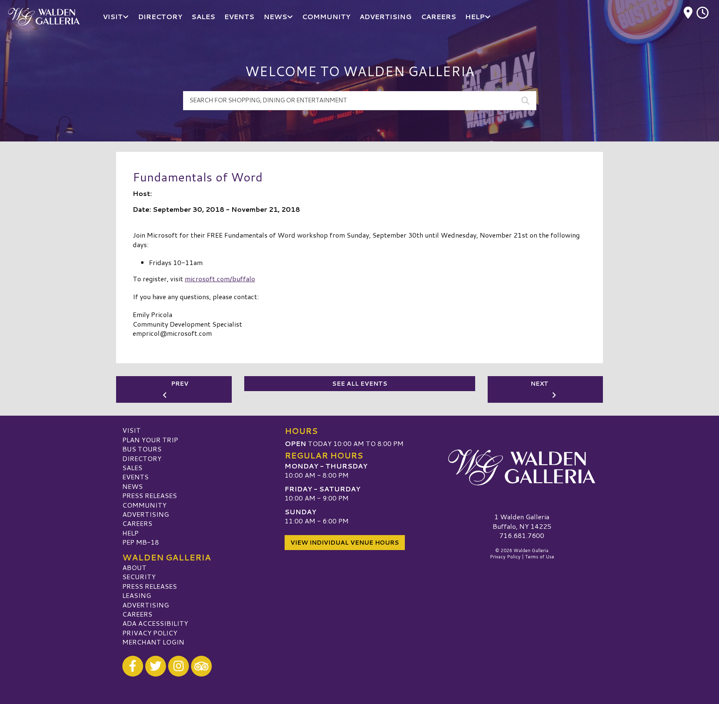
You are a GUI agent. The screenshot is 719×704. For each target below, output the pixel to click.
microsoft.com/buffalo (220, 278)
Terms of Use (539, 556)
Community (144, 505)
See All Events (359, 383)
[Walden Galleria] (522, 467)
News (132, 486)
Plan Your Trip (150, 439)
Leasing (136, 595)
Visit (131, 430)
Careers (137, 523)
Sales (132, 467)
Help (130, 533)
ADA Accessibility (155, 623)
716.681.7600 (521, 535)
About (134, 567)
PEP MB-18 (140, 542)
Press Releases (149, 495)
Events (135, 476)
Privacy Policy (149, 632)
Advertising (145, 514)
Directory (141, 458)
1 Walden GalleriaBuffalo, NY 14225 (522, 521)
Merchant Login (153, 642)
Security (139, 576)
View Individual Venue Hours (344, 542)
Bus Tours (141, 449)
